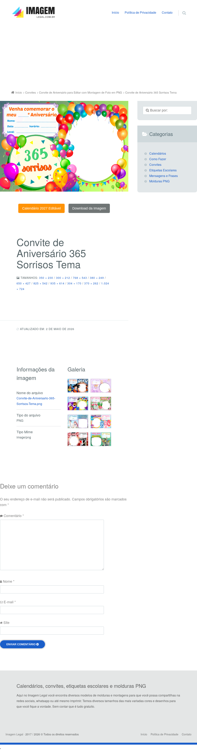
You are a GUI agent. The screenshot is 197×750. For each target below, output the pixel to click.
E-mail (10, 601)
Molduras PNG (159, 181)
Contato (167, 12)
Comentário (14, 515)
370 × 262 (91, 283)
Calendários (157, 153)
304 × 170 (74, 283)
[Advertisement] (98, 55)
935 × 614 (57, 283)
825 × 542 (40, 283)
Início (115, 12)
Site (6, 622)
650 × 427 (24, 283)
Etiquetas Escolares (163, 170)
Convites (155, 164)
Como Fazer (157, 159)
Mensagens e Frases (163, 175)
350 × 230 (46, 278)
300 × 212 (63, 278)
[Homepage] (33, 12)
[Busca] (180, 8)
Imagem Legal (14, 734)
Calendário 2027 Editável (41, 208)
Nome (8, 581)
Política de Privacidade (140, 12)
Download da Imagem (89, 208)
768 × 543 (80, 278)
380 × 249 (97, 278)
